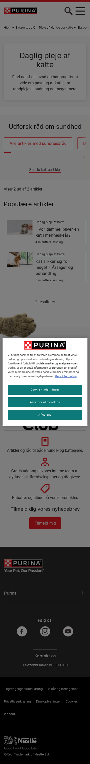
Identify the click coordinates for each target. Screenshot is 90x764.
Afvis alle (45, 414)
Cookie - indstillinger (45, 389)
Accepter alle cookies (45, 402)
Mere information (65, 376)
